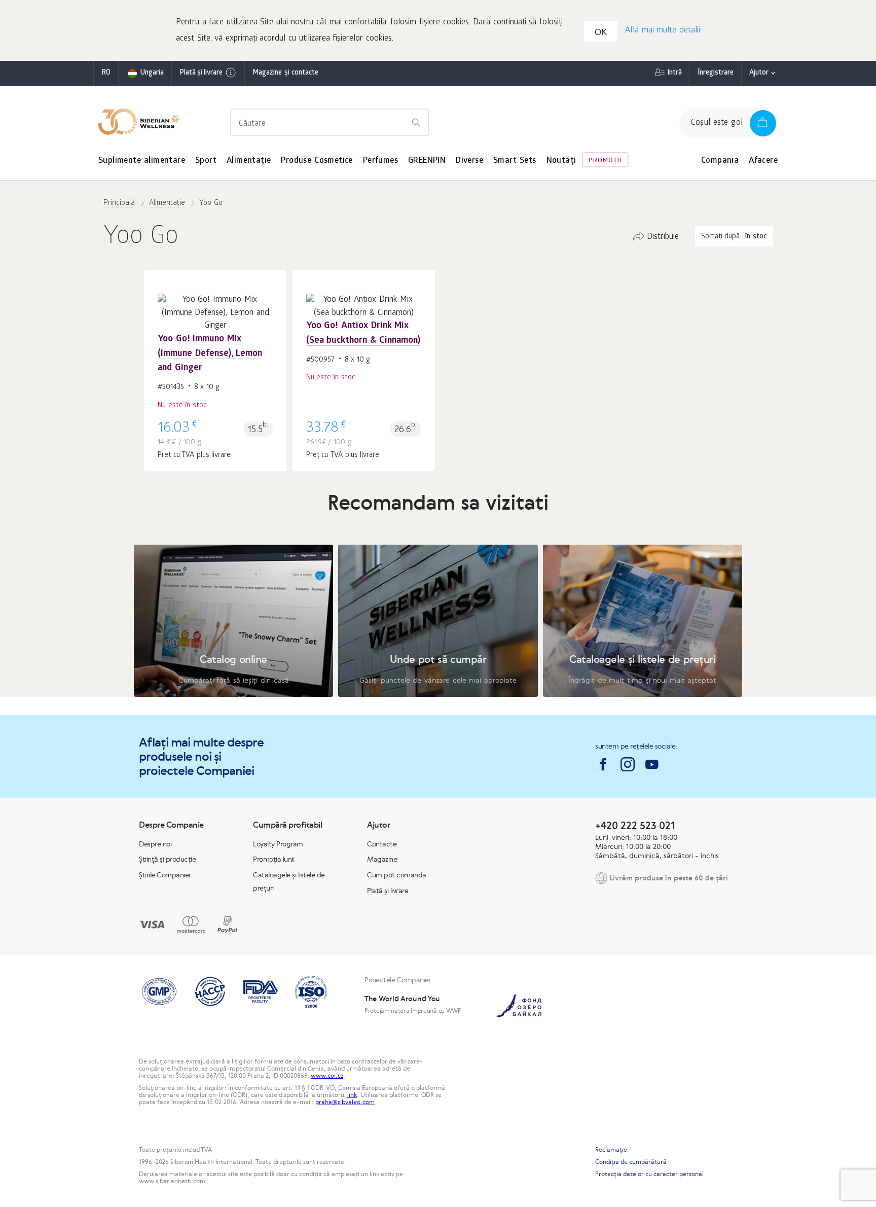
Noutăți (561, 161)
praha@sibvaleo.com (345, 1102)
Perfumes (380, 161)
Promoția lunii (273, 859)
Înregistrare (716, 73)
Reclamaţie (611, 1149)
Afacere (763, 161)
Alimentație (249, 161)
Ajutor (759, 73)
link (352, 1095)
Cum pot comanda (396, 874)
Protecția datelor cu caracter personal (649, 1174)
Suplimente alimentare (141, 161)
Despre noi (155, 843)
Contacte (381, 843)
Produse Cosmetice (316, 161)
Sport (205, 161)
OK (601, 32)
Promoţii (605, 161)
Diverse (469, 161)
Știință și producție (167, 859)
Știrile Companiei (164, 874)
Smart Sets (514, 161)
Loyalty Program (278, 843)
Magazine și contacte (285, 73)
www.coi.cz (327, 1076)
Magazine (382, 859)
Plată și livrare (201, 73)
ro (106, 73)
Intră (674, 73)
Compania (720, 161)
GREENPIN (427, 161)
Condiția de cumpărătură (631, 1161)
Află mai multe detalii (662, 31)
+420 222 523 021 (635, 825)
